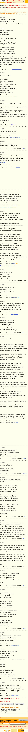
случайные (12, 717)
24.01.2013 (2, 301)
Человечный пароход (17, 69)
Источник (13, 167)
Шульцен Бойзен (14, 422)
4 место (17, 698)
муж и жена (2, 162)
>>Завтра (7, 701)
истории (12, 5)
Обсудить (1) (14, 23)
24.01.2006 (2, 542)
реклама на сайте (4, 726)
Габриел (13, 124)
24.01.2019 (2, 152)
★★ (18, 204)
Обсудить (2, 96)
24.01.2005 (2, 570)
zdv (23, 566)
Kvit (24, 516)
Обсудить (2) (3, 69)
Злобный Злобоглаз (15, 297)
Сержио (24, 458)
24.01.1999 (2, 682)
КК (23, 678)
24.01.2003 (2, 632)
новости (25, 726)
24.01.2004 (2, 589)
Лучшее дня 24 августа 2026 (13, 0)
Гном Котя (18, 167)
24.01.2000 (2, 663)
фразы (20, 5)
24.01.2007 (2, 520)
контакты (10, 726)
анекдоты (7, 5)
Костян (24, 628)
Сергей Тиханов (14, 96)
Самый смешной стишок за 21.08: (10, 707)
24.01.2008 (2, 477)
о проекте (15, 726)
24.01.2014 (2, 284)
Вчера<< (2, 701)
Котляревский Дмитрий (15, 137)
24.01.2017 (2, 211)
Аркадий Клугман (14, 314)
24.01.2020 (2, 141)
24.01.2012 (2, 317)
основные (7, 717)
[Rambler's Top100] (7, 730)
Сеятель (24, 148)
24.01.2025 (2, 16)
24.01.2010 (2, 447)
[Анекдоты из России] (3, 1)
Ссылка (2, 137)
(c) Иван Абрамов (14, 695)
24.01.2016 (2, 269)
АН (23, 332)
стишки (24, 5)
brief (23, 538)
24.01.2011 (2, 336)
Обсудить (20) (3, 204)
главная (2, 720)
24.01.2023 (2, 72)
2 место (7, 698)
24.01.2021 (2, 128)
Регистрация (13, 2)
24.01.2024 (2, 28)
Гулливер (25, 473)
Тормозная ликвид (15, 645)
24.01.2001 (2, 649)
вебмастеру (20, 726)
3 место (12, 698)
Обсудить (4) (14, 516)
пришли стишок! (23, 720)
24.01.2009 (2, 462)
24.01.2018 (2, 192)
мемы (16, 5)
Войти (8, 2)
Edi (23, 585)
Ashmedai (15, 204)
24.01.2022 (2, 100)
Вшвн (24, 659)
